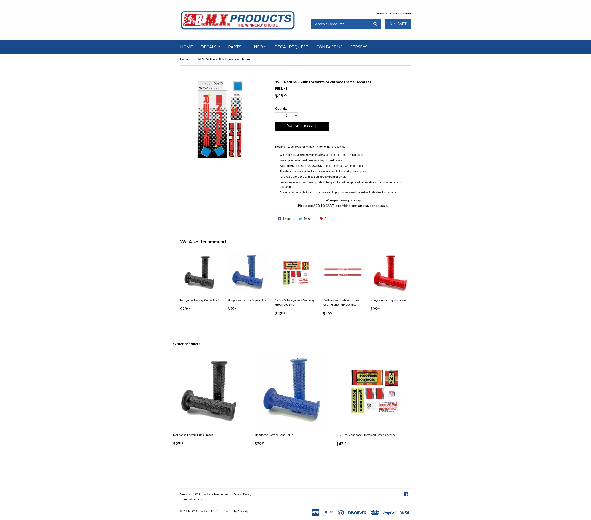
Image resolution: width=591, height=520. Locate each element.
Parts (235, 47)
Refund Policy (242, 494)
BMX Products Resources (211, 494)
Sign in (380, 13)
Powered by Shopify (235, 511)
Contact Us (329, 47)
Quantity (281, 108)
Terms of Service (191, 499)
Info (258, 47)
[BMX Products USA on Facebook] (406, 495)
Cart (401, 24)
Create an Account (400, 13)
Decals (209, 47)
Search (185, 494)
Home (186, 47)
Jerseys (359, 47)
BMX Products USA (204, 511)
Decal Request (291, 47)
